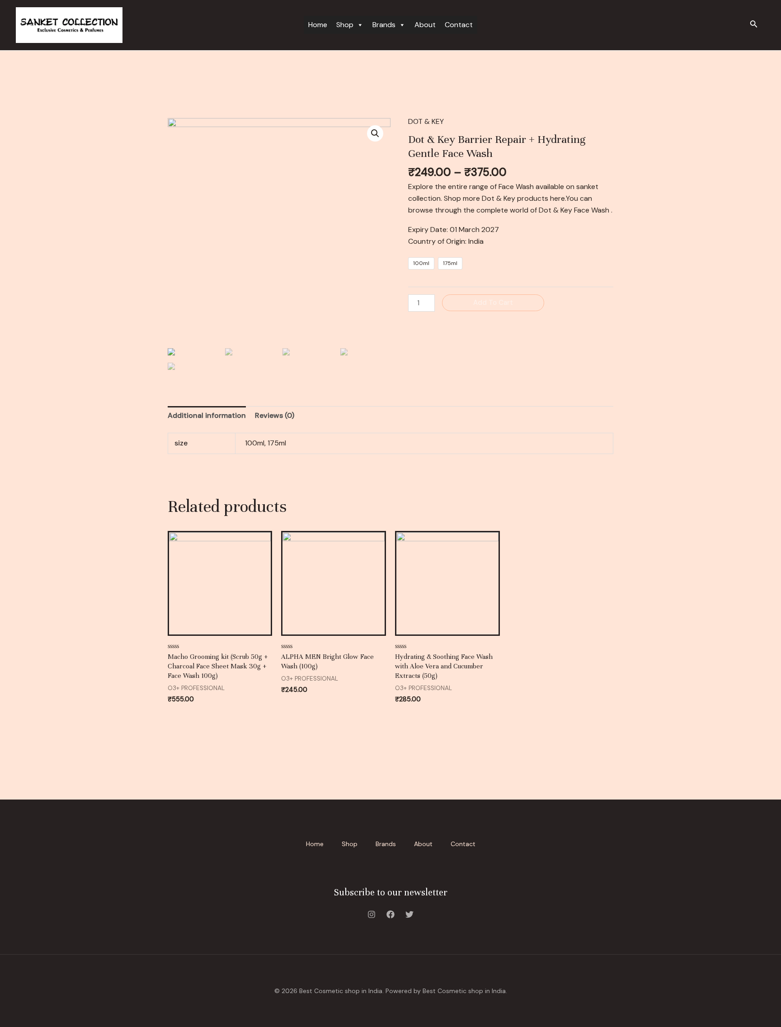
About (425, 24)
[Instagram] (371, 914)
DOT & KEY (426, 121)
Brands (383, 24)
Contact (459, 24)
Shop (344, 24)
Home (317, 24)
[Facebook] (390, 914)
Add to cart (493, 302)
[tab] (207, 415)
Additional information (207, 415)
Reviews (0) (274, 415)
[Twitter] (409, 914)
